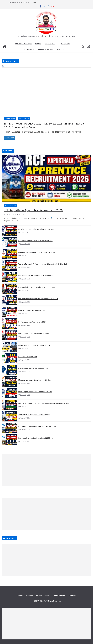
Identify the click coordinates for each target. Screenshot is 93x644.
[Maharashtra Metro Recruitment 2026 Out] (9, 381)
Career (38, 44)
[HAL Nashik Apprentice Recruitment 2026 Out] (9, 439)
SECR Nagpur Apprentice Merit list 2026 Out (35, 392)
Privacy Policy (59, 595)
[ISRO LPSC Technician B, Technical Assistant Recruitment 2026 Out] (9, 405)
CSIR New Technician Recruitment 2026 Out (35, 368)
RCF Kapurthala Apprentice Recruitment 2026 (33, 210)
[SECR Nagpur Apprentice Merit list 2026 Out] (9, 393)
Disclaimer (72, 595)
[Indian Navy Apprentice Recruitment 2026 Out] (9, 347)
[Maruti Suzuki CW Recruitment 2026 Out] (9, 335)
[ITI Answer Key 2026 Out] (9, 358)
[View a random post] (88, 47)
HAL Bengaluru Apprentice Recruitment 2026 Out (37, 426)
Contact (20, 595)
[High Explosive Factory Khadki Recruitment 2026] (9, 289)
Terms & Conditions (43, 595)
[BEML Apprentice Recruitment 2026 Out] (9, 312)
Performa (28, 49)
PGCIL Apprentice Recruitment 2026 (32, 322)
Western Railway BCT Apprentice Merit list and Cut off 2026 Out (42, 264)
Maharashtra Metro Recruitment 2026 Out (34, 380)
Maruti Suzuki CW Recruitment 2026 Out (33, 334)
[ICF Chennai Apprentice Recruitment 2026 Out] (9, 230)
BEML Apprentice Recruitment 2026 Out (33, 310)
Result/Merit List (23, 119)
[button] (56, 44)
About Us (29, 595)
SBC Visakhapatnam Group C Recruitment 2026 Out (38, 299)
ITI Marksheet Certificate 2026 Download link (35, 241)
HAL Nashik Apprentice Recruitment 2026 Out (35, 438)
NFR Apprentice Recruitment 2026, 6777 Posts (35, 275)
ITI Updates (65, 44)
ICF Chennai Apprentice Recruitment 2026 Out (36, 229)
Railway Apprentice (10, 205)
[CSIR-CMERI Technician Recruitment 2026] (9, 416)
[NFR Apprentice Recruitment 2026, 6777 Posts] (9, 277)
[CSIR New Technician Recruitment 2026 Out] (9, 370)
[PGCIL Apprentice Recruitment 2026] (9, 323)
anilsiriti (21, 214)
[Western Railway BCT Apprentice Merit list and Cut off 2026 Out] (9, 265)
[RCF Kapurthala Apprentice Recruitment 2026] (46, 178)
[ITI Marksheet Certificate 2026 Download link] (9, 242)
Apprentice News (45, 49)
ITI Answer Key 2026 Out (27, 357)
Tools (59, 49)
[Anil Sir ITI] (4, 47)
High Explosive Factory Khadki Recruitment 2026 (36, 287)
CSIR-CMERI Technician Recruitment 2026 (34, 415)
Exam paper (50, 44)
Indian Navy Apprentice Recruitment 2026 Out (36, 345)
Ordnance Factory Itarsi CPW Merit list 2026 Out (36, 252)
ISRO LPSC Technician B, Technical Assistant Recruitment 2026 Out (43, 403)
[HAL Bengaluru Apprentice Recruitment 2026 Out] (9, 428)
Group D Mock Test (23, 44)
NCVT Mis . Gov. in (10, 119)
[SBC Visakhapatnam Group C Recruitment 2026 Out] (9, 300)
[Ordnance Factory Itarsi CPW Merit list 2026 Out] (9, 254)
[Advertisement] (46, 470)
